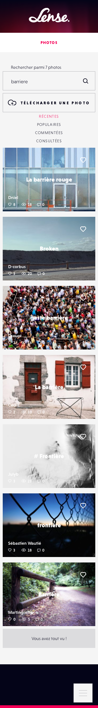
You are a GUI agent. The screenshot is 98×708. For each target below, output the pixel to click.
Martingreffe (20, 612)
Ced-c (14, 404)
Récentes (49, 116)
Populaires (49, 124)
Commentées (49, 133)
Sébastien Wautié (24, 543)
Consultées (49, 141)
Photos (49, 42)
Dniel (13, 197)
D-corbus (17, 266)
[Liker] (83, 160)
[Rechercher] (85, 80)
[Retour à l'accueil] (49, 15)
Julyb (13, 474)
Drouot (15, 335)
